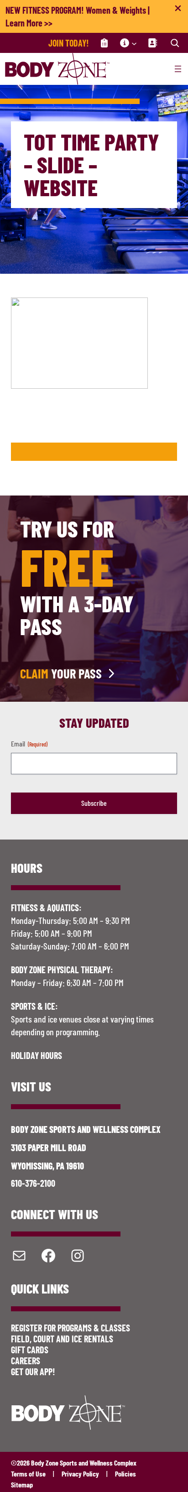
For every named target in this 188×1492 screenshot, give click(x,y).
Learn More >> (28, 22)
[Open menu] (177, 68)
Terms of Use (28, 1473)
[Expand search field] (175, 43)
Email (29, 743)
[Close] (178, 10)
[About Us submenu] (134, 43)
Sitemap (22, 1484)
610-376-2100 (33, 1183)
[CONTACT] (152, 42)
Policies (125, 1473)
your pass (61, 673)
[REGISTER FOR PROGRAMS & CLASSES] (104, 42)
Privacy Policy (80, 1473)
